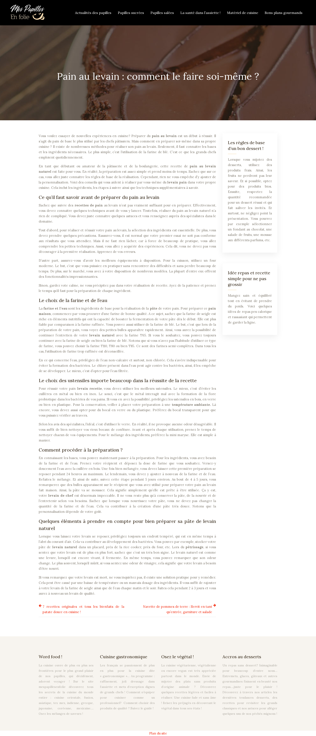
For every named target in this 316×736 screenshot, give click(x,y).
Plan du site (158, 733)
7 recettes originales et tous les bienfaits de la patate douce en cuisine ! (83, 609)
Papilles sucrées (131, 13)
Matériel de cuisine (242, 13)
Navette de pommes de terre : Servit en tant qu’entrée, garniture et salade (177, 609)
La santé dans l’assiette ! (200, 13)
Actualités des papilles (93, 13)
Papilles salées (162, 13)
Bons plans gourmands (283, 13)
